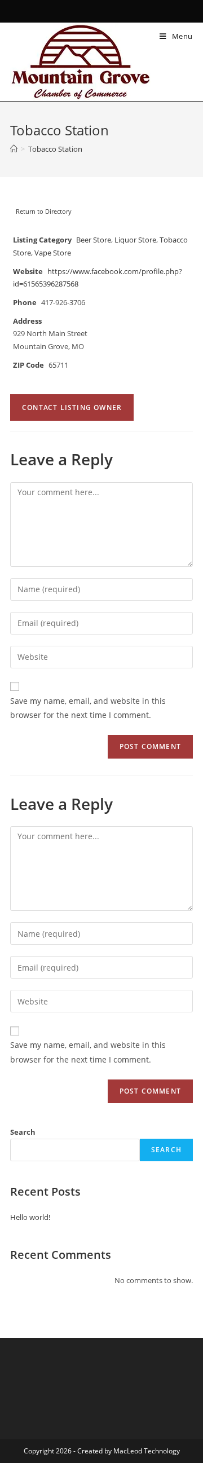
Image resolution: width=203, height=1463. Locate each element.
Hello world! (30, 1217)
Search (23, 1132)
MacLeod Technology (146, 1451)
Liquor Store (135, 240)
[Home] (13, 149)
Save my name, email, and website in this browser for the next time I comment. (88, 707)
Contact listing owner (72, 407)
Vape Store (52, 253)
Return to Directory (44, 211)
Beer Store (93, 240)
